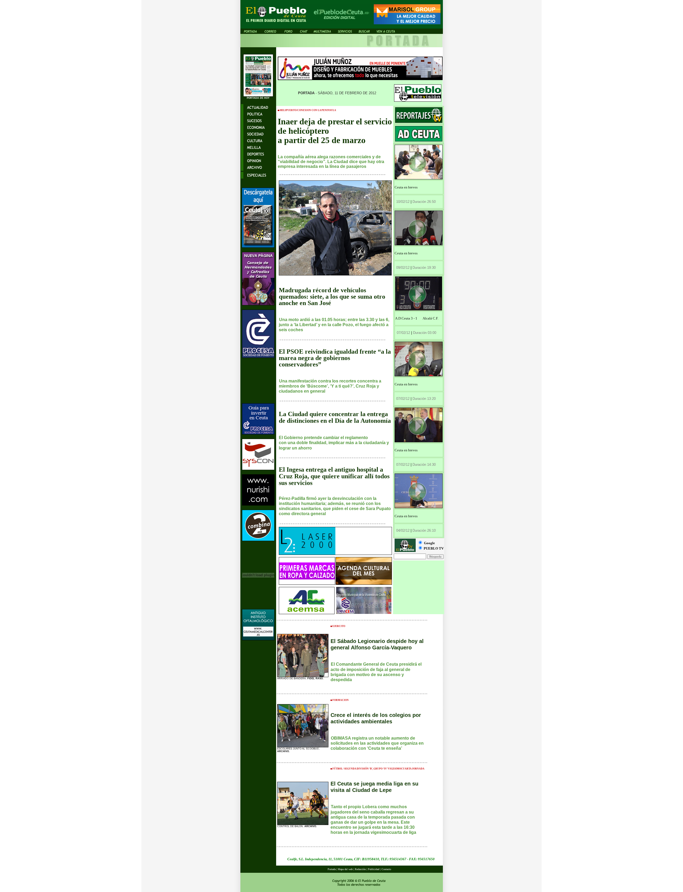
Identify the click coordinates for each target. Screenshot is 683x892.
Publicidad (373, 869)
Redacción (360, 869)
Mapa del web (346, 869)
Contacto (386, 869)
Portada (332, 869)
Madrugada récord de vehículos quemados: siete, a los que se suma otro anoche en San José (332, 296)
